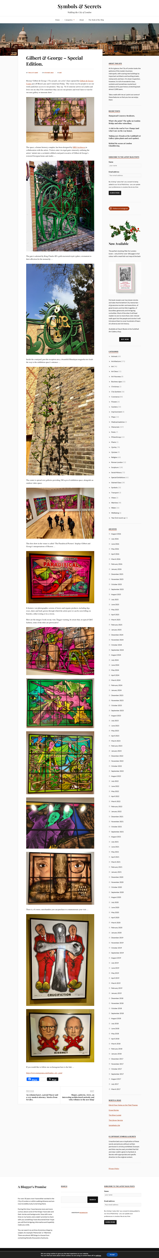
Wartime (114, 503)
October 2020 (116, 887)
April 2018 (115, 1039)
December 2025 (117, 574)
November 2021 (117, 821)
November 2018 (117, 1003)
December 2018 (117, 998)
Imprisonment (116, 412)
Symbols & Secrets (79, 6)
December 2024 (117, 635)
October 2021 (116, 827)
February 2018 (116, 1049)
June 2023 (115, 726)
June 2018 (115, 1028)
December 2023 (117, 695)
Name (111, 162)
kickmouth (84, 1212)
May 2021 (115, 852)
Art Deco (114, 371)
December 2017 (117, 1059)
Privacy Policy (114, 1168)
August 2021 (116, 837)
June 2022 (115, 786)
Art (60, 72)
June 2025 (115, 604)
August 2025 (116, 594)
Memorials (115, 427)
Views (113, 498)
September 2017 (117, 1074)
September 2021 (117, 832)
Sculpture (114, 467)
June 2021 (115, 847)
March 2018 (115, 1044)
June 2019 (115, 968)
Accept (112, 1255)
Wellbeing (115, 513)
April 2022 (115, 796)
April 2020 (115, 917)
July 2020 (115, 902)
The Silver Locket (115, 1115)
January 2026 (116, 569)
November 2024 (117, 640)
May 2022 (115, 791)
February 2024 (116, 685)
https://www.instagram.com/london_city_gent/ (44, 1072)
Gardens (114, 407)
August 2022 (116, 776)
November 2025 (117, 579)
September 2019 (117, 953)
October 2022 (116, 766)
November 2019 (117, 943)
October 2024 (116, 645)
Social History (116, 472)
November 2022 (117, 761)
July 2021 (115, 842)
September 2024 (117, 650)
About (81, 20)
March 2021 (115, 862)
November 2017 (117, 1064)
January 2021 (116, 872)
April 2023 (115, 736)
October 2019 (116, 948)
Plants (113, 442)
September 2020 (117, 892)
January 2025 (116, 630)
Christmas (115, 386)
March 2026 (115, 559)
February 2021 (116, 867)
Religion (114, 457)
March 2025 (115, 620)
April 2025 (115, 614)
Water (113, 508)
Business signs (116, 381)
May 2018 (115, 1034)
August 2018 (116, 1018)
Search (93, 1199)
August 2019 (116, 958)
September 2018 (117, 1013)
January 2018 (116, 1054)
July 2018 (115, 1023)
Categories (69, 20)
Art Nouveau (116, 376)
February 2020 (116, 927)
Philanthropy (116, 437)
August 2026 (116, 534)
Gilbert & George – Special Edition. (54, 61)
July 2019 (115, 963)
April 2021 (115, 857)
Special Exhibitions (118, 477)
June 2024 (115, 665)
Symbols (114, 487)
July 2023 (115, 720)
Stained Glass (116, 482)
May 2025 (115, 609)
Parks (113, 432)
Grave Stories (114, 1110)
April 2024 (115, 675)
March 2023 (115, 741)
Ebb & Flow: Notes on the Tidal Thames (123, 1105)
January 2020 (116, 933)
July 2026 (115, 539)
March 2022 (115, 801)
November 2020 (117, 882)
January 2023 (116, 751)
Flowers (114, 402)
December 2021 (117, 816)
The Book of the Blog (96, 20)
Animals (114, 356)
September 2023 (117, 710)
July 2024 (115, 660)
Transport (115, 493)
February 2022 (116, 806)
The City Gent (33, 72)
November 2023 (117, 700)
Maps (113, 417)
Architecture (116, 361)
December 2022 (117, 756)
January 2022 (116, 811)
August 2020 (116, 897)
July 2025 (115, 599)
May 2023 (115, 731)
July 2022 (115, 781)
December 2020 (117, 877)
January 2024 (116, 690)
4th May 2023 (49, 72)
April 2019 (115, 978)
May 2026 (115, 549)
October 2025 (116, 584)
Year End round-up (118, 518)
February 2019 (116, 988)
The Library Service (116, 1120)
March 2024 (115, 680)
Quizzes (114, 452)
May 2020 (115, 912)
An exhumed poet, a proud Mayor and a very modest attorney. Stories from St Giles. (42, 1097)
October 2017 (116, 1069)
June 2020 (115, 907)
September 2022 (117, 771)
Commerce (115, 397)
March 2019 (115, 983)
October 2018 (116, 1008)
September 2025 (117, 589)
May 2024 (115, 670)
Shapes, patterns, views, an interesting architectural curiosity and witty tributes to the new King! (78, 1097)
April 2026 (115, 554)
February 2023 (116, 746)
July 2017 (115, 1084)
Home (57, 20)
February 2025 (116, 625)
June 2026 (115, 544)
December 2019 (117, 938)
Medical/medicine (117, 422)
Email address (114, 172)
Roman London (117, 462)
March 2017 (115, 1089)
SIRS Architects (79, 147)
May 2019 (115, 973)
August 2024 (116, 655)
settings (98, 1256)
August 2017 (116, 1079)
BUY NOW (125, 339)
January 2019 (116, 993)
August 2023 (116, 716)
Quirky (113, 447)
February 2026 (116, 564)
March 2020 (115, 922)
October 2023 (116, 705)
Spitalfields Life (114, 1125)
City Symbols (116, 392)
